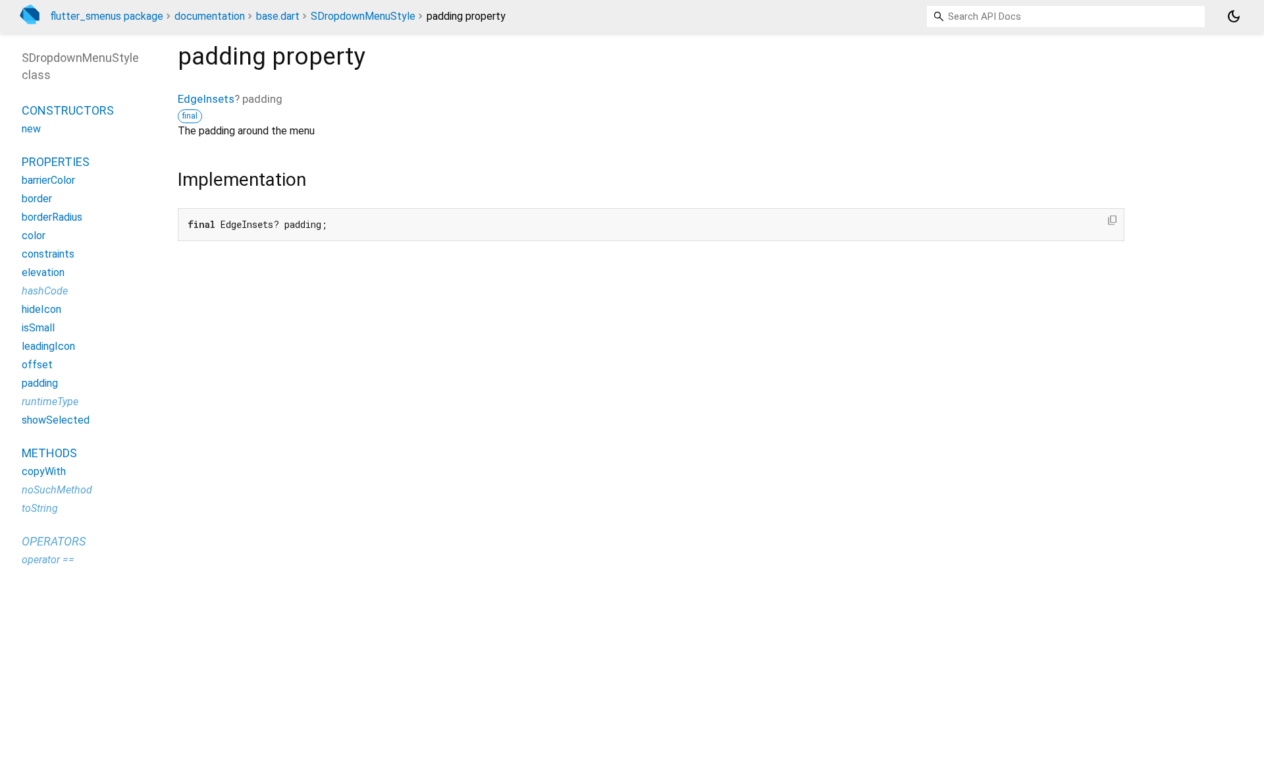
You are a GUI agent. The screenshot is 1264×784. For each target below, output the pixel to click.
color (33, 235)
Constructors (68, 110)
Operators (54, 541)
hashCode (45, 291)
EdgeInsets (206, 98)
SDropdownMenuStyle (363, 16)
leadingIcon (48, 346)
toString (40, 508)
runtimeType (50, 401)
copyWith (44, 471)
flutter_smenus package (106, 16)
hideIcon (41, 309)
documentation (209, 16)
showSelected (56, 420)
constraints (48, 254)
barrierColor (48, 180)
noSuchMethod (57, 490)
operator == (48, 559)
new (31, 129)
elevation (43, 272)
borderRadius (52, 217)
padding (40, 383)
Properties (56, 162)
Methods (49, 453)
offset (37, 364)
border (37, 198)
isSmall (38, 328)
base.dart (278, 16)
